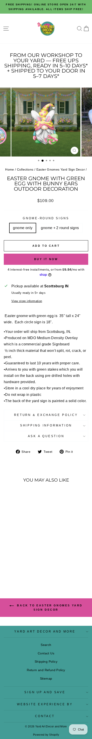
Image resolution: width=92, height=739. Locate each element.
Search (46, 645)
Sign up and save (44, 692)
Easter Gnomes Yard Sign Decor (60, 169)
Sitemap (46, 678)
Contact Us (46, 653)
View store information (26, 301)
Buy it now (46, 259)
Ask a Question (46, 436)
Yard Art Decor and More (44, 631)
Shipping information (46, 425)
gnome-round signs (46, 218)
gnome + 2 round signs (60, 228)
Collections (25, 169)
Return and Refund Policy (46, 670)
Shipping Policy (46, 661)
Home (9, 169)
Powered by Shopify (46, 734)
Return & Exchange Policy (46, 415)
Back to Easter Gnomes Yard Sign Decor (49, 607)
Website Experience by (45, 704)
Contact (44, 716)
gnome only (22, 228)
